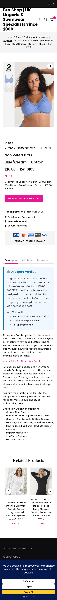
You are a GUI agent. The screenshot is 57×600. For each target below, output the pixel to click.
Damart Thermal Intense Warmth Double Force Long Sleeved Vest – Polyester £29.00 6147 (16, 510)
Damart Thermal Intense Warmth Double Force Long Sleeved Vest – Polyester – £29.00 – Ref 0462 (41, 509)
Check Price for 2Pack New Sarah (22, 361)
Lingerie (9, 142)
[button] (50, 66)
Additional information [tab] (35, 260)
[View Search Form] (45, 19)
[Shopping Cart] (52, 19)
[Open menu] (40, 19)
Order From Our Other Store (24, 198)
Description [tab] (11, 260)
